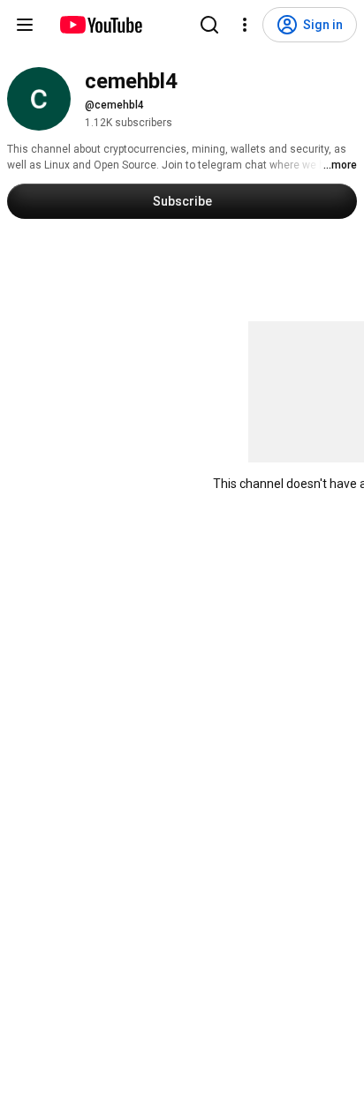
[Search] (209, 24)
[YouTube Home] (100, 24)
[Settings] (244, 24)
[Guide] (24, 24)
